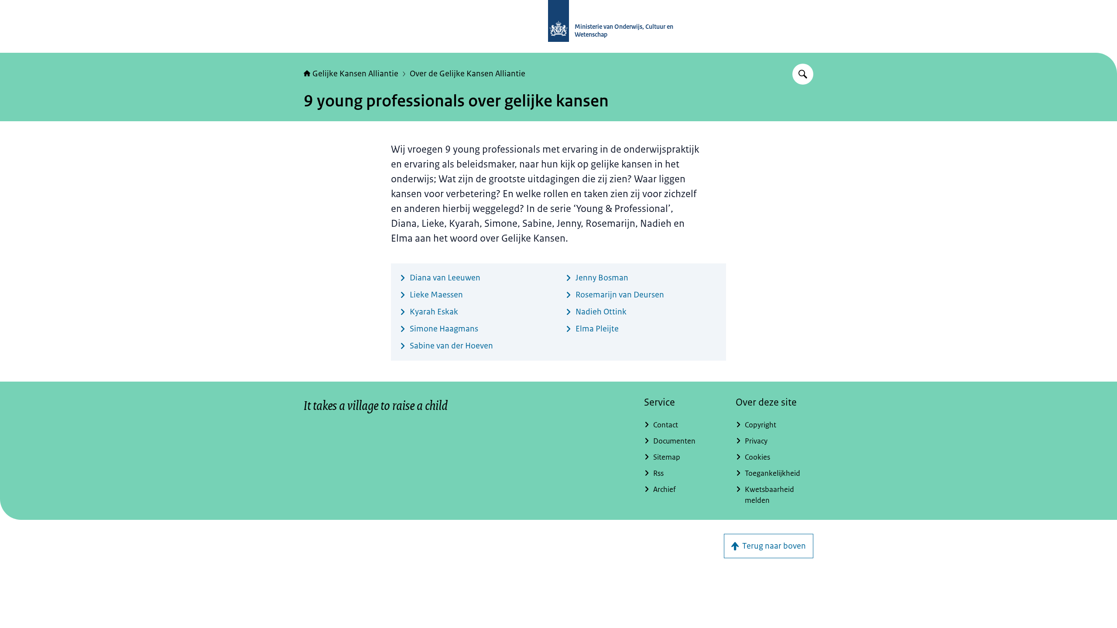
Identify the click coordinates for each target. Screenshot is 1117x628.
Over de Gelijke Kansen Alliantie (467, 73)
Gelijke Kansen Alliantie (355, 73)
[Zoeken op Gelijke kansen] (802, 74)
